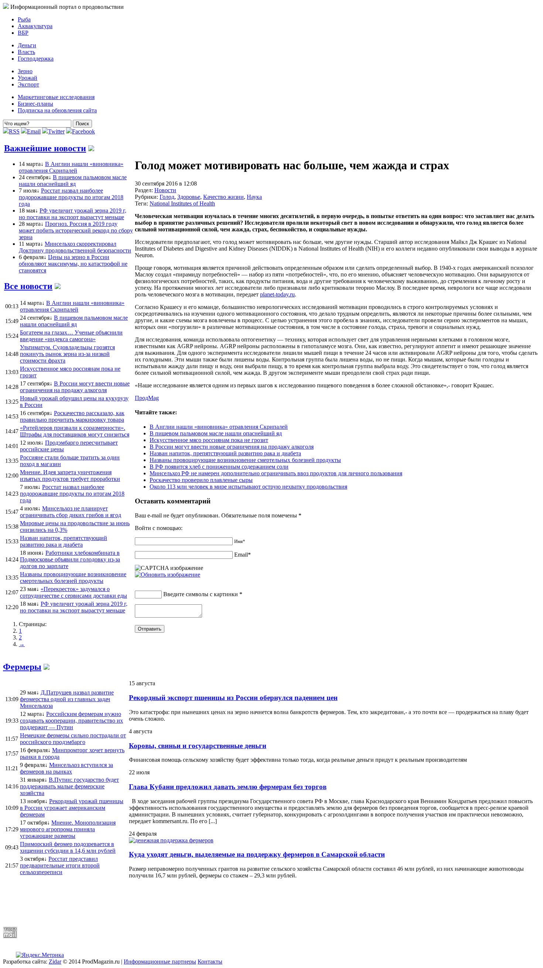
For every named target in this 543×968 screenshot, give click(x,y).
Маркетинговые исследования (56, 97)
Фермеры (22, 667)
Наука (254, 197)
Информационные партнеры (160, 961)
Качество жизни (223, 197)
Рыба (24, 19)
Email (34, 131)
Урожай (27, 78)
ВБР (23, 33)
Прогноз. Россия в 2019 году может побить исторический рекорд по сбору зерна (76, 230)
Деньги (27, 45)
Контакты (210, 961)
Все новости (28, 286)
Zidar (55, 961)
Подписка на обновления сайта (57, 110)
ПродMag (147, 398)
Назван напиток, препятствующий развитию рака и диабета (225, 453)
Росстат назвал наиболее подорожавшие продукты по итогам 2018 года (71, 197)
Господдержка (36, 58)
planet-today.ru (277, 294)
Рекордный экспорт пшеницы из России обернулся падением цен (233, 698)
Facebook (83, 131)
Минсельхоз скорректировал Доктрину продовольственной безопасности (75, 247)
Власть (26, 52)
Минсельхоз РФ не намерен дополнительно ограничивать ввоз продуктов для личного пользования (276, 473)
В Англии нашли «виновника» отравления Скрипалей (71, 167)
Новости (165, 190)
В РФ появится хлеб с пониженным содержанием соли (219, 466)
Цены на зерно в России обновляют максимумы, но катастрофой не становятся (73, 264)
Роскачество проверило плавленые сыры (201, 480)
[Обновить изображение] (167, 574)
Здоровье (188, 197)
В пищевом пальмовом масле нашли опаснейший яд (73, 180)
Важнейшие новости (45, 148)
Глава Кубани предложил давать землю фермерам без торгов (228, 787)
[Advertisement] (182, 902)
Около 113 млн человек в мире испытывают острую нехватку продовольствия (248, 486)
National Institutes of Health (182, 203)
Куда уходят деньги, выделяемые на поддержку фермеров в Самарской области (257, 854)
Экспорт (28, 84)
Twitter (56, 131)
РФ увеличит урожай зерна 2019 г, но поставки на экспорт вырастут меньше (72, 213)
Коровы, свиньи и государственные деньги (197, 746)
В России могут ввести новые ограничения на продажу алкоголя (232, 447)
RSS (14, 131)
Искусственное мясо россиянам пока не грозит (209, 440)
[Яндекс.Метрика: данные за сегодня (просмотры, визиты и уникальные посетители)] (40, 955)
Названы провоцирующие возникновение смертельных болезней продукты (245, 460)
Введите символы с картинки (200, 594)
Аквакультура (35, 26)
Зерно (25, 71)
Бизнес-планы (35, 104)
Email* (242, 554)
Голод (167, 197)
